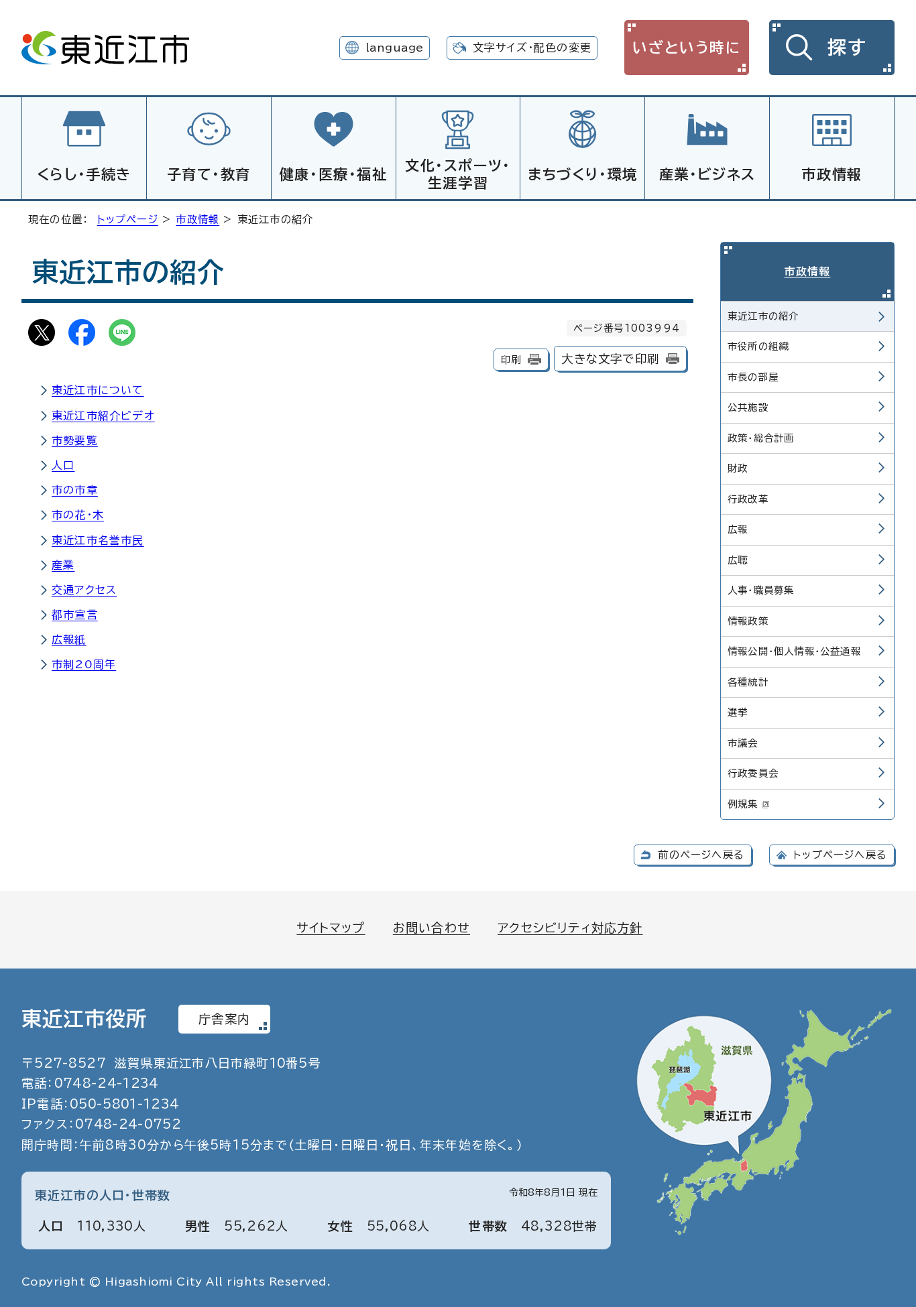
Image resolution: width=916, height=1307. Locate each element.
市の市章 (75, 490)
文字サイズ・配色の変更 (532, 47)
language (394, 47)
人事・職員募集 (761, 590)
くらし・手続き (84, 174)
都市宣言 (75, 614)
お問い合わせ (431, 928)
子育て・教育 (209, 174)
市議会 (743, 743)
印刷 (511, 360)
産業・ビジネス (707, 174)
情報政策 (748, 621)
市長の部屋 (753, 377)
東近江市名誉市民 (98, 540)
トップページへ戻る (840, 855)
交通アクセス (84, 589)
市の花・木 (78, 514)
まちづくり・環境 (583, 174)
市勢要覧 (75, 440)
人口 (63, 465)
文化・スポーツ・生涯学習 (458, 174)
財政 (738, 468)
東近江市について (98, 390)
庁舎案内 (224, 1019)
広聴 (738, 560)
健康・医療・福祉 (334, 174)
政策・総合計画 (761, 438)
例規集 (743, 804)
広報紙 (69, 639)
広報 (738, 529)
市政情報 (831, 174)
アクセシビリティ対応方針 (570, 928)
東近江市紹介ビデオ (103, 415)
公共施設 (748, 407)
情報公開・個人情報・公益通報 (794, 651)
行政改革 (748, 499)
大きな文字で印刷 (610, 359)
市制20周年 (84, 664)
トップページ (127, 219)
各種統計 (748, 682)
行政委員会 (753, 773)
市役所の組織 (758, 346)
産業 (63, 565)
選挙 (738, 712)
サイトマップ (330, 928)
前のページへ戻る (701, 855)
